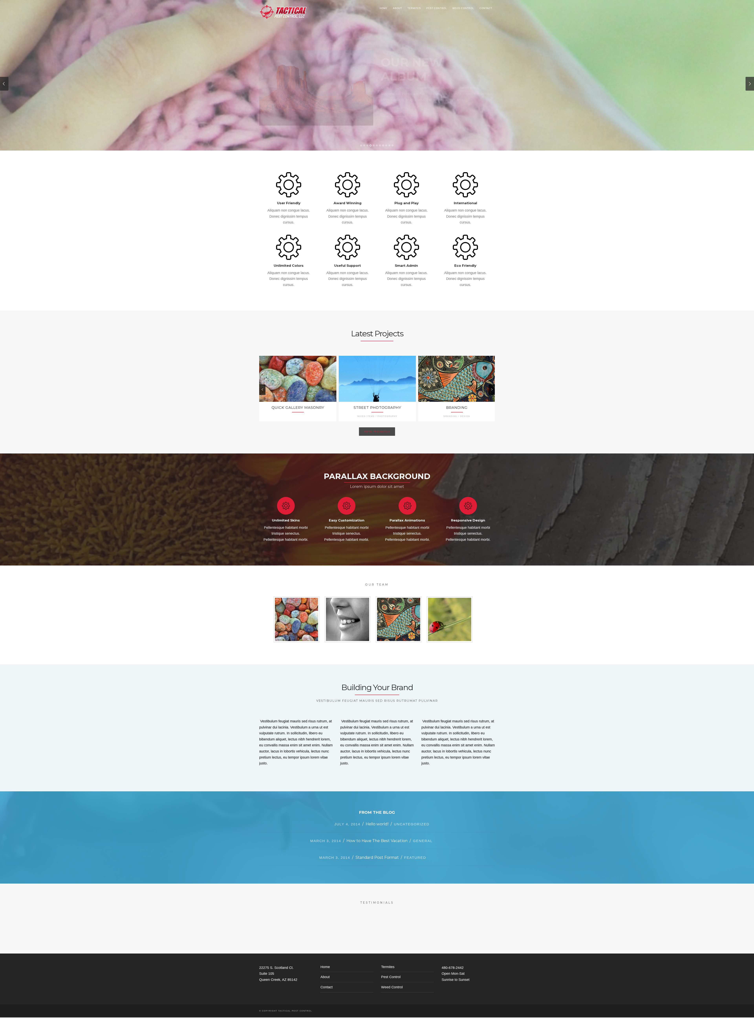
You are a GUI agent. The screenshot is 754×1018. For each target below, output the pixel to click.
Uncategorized (411, 806)
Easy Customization (346, 502)
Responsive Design (468, 502)
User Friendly (288, 185)
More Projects (377, 413)
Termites (414, 8)
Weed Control (463, 8)
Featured (415, 840)
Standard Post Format (377, 839)
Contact (485, 8)
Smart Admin (406, 248)
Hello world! (377, 806)
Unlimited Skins (286, 502)
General (423, 823)
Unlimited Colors (289, 248)
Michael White (296, 601)
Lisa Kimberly (449, 601)
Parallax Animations (407, 502)
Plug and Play (406, 185)
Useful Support (347, 248)
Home (383, 8)
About (397, 8)
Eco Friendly (465, 248)
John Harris (399, 601)
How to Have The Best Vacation (377, 822)
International (465, 185)
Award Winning (347, 185)
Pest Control (436, 8)
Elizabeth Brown (347, 601)
